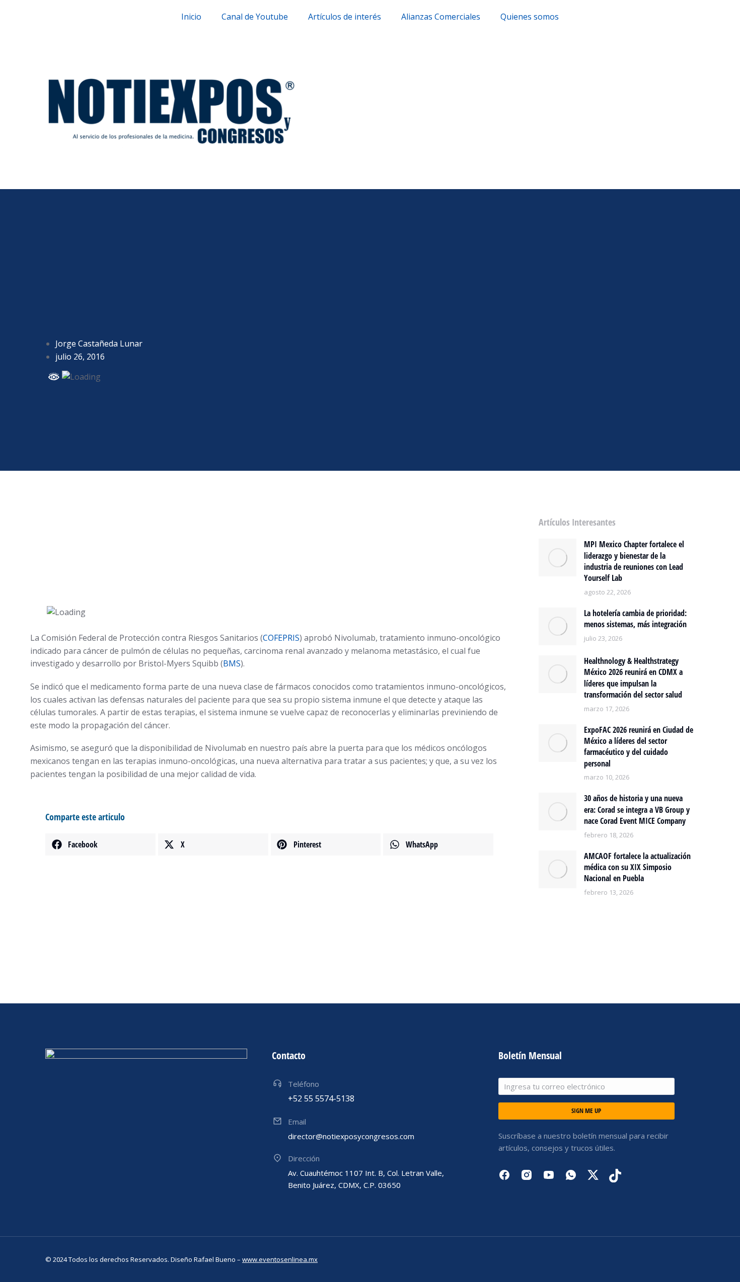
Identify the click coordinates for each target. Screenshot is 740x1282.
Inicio (191, 16)
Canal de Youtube (254, 16)
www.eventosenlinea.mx (280, 1259)
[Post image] (557, 557)
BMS (232, 663)
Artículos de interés (344, 16)
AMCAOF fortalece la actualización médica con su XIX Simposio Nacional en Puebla (637, 867)
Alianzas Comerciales (440, 16)
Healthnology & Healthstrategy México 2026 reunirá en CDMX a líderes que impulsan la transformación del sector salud (633, 677)
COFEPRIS (281, 637)
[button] (100, 844)
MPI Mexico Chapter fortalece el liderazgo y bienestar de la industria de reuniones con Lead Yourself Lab (634, 561)
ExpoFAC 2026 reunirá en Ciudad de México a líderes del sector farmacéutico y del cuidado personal (638, 746)
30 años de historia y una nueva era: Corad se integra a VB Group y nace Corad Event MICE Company (637, 809)
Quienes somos (529, 16)
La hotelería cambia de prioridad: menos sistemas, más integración (635, 619)
